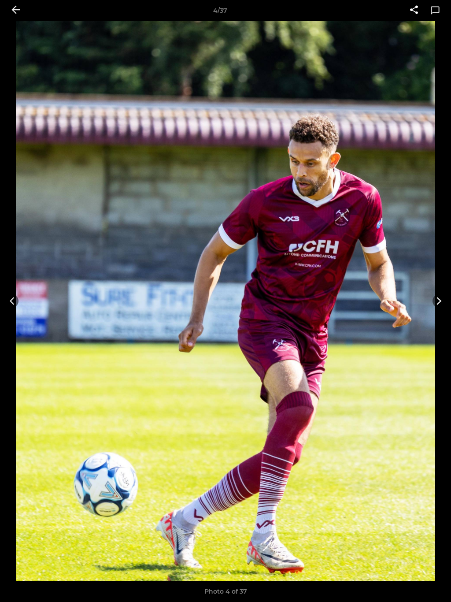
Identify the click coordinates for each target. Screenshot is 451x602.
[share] (414, 10)
